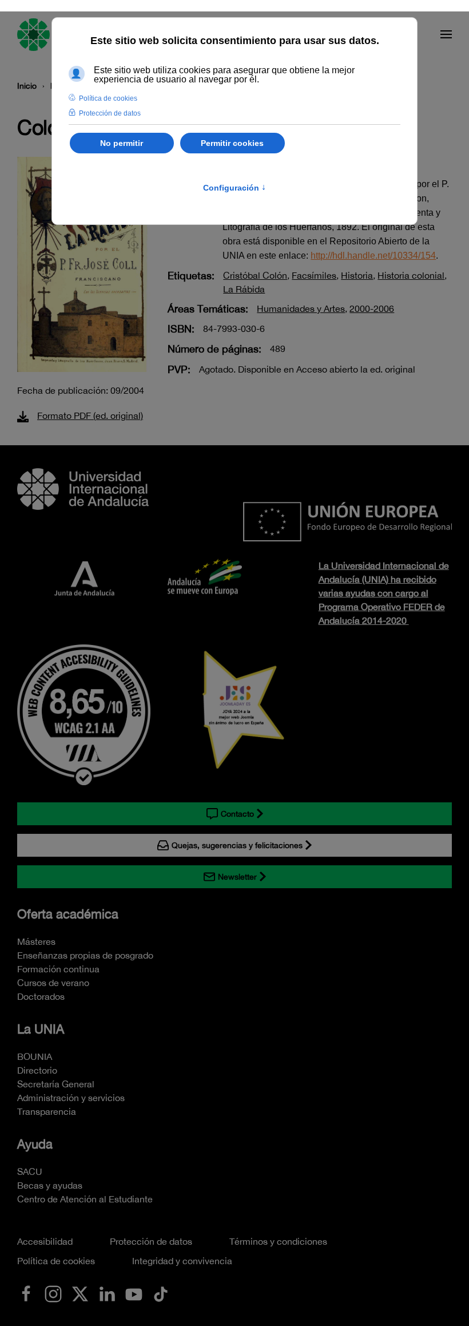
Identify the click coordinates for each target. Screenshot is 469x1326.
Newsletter (237, 876)
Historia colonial (410, 275)
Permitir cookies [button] (232, 143)
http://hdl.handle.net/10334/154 (373, 255)
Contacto (237, 813)
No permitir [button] (121, 143)
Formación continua (58, 969)
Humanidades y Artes (301, 308)
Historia (357, 275)
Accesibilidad (45, 1241)
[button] (446, 34)
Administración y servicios (71, 1098)
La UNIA (40, 1029)
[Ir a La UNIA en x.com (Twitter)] (80, 1293)
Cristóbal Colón (255, 275)
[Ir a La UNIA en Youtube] (134, 1293)
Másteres (36, 941)
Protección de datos (151, 1241)
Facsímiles (314, 275)
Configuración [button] (234, 187)
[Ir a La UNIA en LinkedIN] (107, 1293)
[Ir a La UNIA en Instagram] (53, 1293)
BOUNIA (34, 1056)
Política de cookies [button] (108, 98)
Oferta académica (67, 914)
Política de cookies (56, 1261)
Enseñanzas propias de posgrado (85, 955)
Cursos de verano (53, 982)
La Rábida (244, 289)
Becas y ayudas (49, 1185)
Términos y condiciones (278, 1241)
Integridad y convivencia (182, 1261)
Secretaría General (55, 1084)
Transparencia (46, 1111)
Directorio (37, 1070)
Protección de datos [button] (110, 113)
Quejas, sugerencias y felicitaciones (237, 845)
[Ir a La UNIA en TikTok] (161, 1293)
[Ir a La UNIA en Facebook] (26, 1293)
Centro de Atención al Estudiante (85, 1199)
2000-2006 (371, 308)
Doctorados (41, 996)
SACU (29, 1171)
